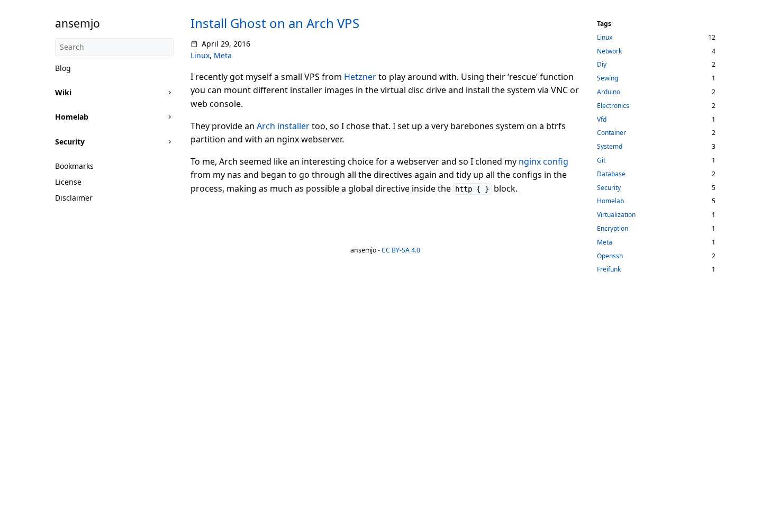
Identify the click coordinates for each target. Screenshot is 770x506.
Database (611, 173)
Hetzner (360, 77)
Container (611, 132)
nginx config (543, 161)
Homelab (610, 200)
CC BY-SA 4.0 (401, 250)
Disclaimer (74, 198)
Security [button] (70, 142)
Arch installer (283, 126)
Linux (200, 55)
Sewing (607, 78)
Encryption (612, 228)
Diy (601, 64)
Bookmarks (74, 166)
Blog (63, 68)
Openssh (610, 255)
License (68, 182)
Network (609, 51)
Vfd (601, 119)
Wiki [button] (63, 92)
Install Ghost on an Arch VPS (275, 23)
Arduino (608, 91)
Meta (223, 55)
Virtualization (616, 214)
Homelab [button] (71, 117)
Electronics (613, 105)
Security (609, 187)
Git (601, 160)
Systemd (609, 146)
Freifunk (609, 269)
